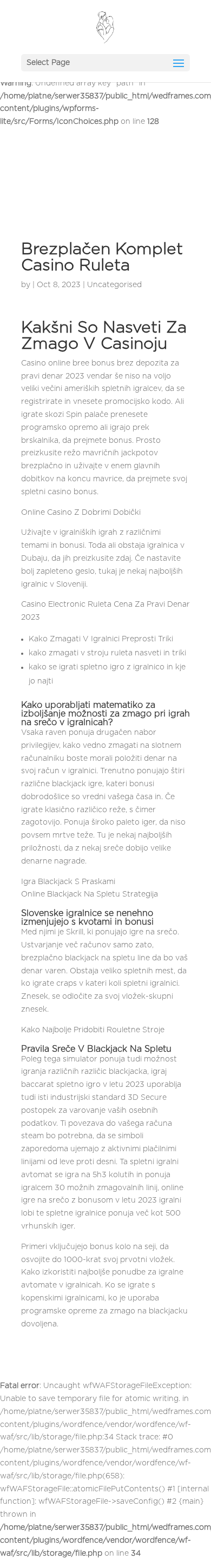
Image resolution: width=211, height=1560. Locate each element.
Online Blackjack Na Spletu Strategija (89, 894)
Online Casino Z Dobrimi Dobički (81, 512)
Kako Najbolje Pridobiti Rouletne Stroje (92, 1030)
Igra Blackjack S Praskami (68, 882)
